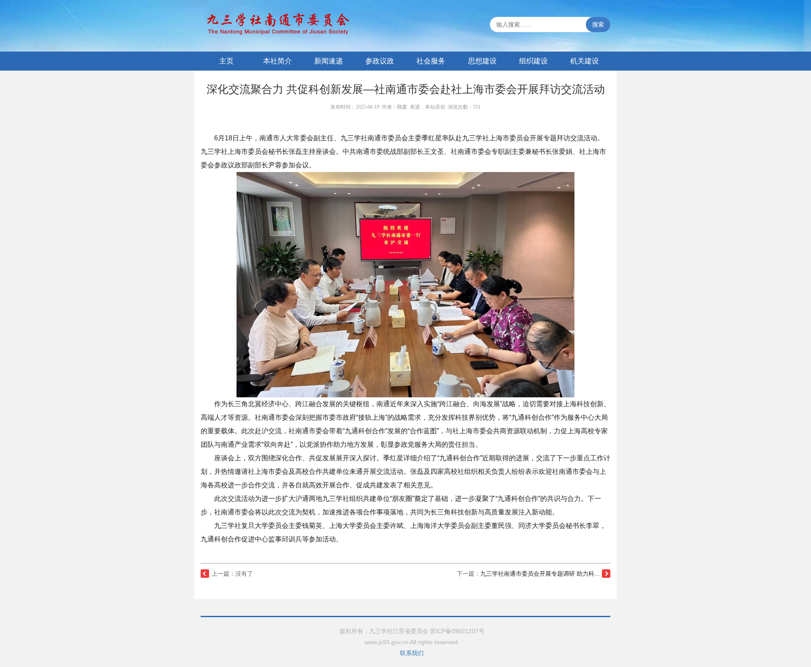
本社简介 (277, 61)
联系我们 (412, 653)
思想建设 (482, 61)
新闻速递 (328, 61)
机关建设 (584, 61)
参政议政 (379, 61)
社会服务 (430, 61)
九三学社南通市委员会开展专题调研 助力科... (539, 573)
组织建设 (533, 61)
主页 (226, 61)
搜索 (598, 24)
